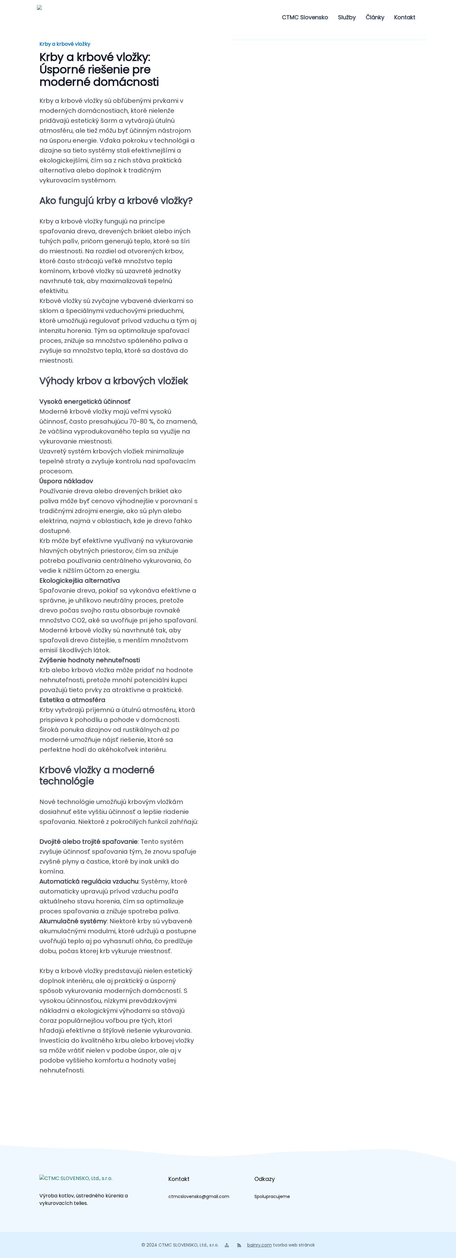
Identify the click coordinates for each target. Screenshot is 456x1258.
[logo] (53, 17)
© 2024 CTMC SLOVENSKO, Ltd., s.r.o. (180, 1245)
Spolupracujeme (272, 1196)
